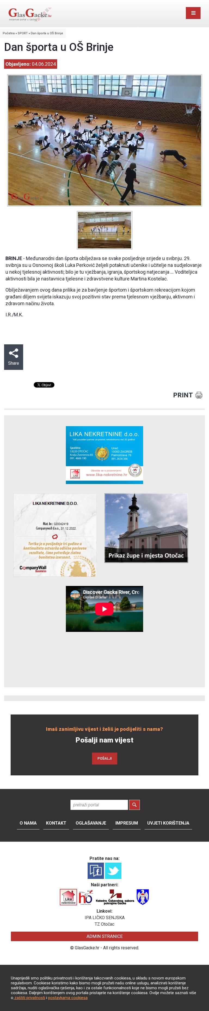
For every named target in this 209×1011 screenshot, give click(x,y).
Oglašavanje (91, 823)
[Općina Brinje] (142, 896)
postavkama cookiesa (68, 997)
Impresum (126, 823)
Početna (9, 33)
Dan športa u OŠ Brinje (47, 33)
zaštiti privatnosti (29, 997)
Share (13, 363)
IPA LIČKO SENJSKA (105, 917)
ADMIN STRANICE (105, 936)
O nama (28, 823)
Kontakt (56, 823)
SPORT (23, 33)
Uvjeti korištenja (168, 823)
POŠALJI (104, 758)
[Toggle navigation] (193, 13)
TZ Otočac (104, 924)
